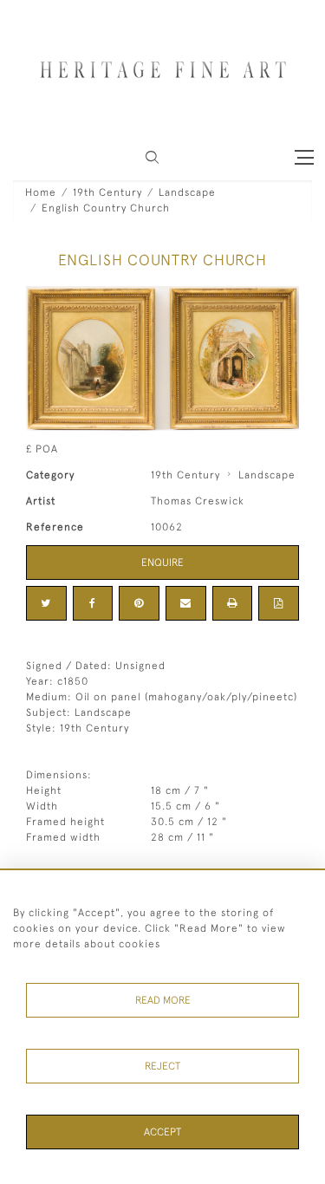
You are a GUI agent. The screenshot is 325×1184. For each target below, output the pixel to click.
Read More (163, 1000)
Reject (162, 1066)
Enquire (162, 562)
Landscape (187, 192)
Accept (162, 1132)
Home (40, 192)
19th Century (107, 192)
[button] (152, 157)
